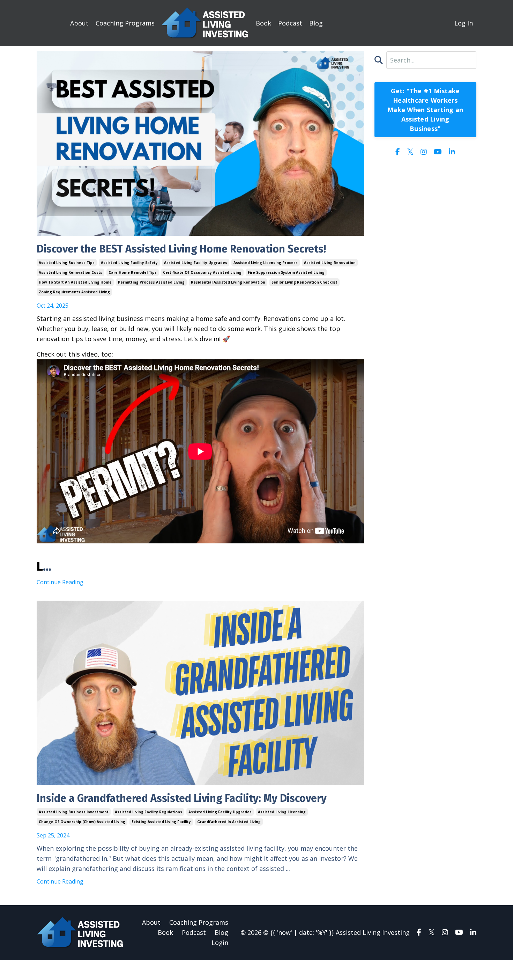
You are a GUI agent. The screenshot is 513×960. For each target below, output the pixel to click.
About (79, 23)
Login (219, 942)
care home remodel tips (133, 272)
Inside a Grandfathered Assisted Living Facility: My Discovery (182, 798)
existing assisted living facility (161, 821)
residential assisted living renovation (228, 282)
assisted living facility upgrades (195, 262)
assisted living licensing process (265, 262)
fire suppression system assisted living (286, 272)
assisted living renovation (330, 262)
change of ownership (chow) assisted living (82, 821)
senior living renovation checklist (304, 282)
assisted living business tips (67, 262)
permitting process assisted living (151, 282)
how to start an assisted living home (75, 282)
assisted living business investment (74, 811)
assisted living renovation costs (70, 272)
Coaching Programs (125, 23)
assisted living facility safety (129, 262)
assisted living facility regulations (148, 811)
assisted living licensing (282, 811)
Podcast (290, 23)
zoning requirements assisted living (74, 292)
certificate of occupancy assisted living (202, 272)
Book (263, 23)
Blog (316, 23)
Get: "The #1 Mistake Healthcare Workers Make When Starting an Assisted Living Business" (425, 110)
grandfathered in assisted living (229, 821)
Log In (463, 23)
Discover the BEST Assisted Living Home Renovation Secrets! (181, 249)
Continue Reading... (62, 582)
